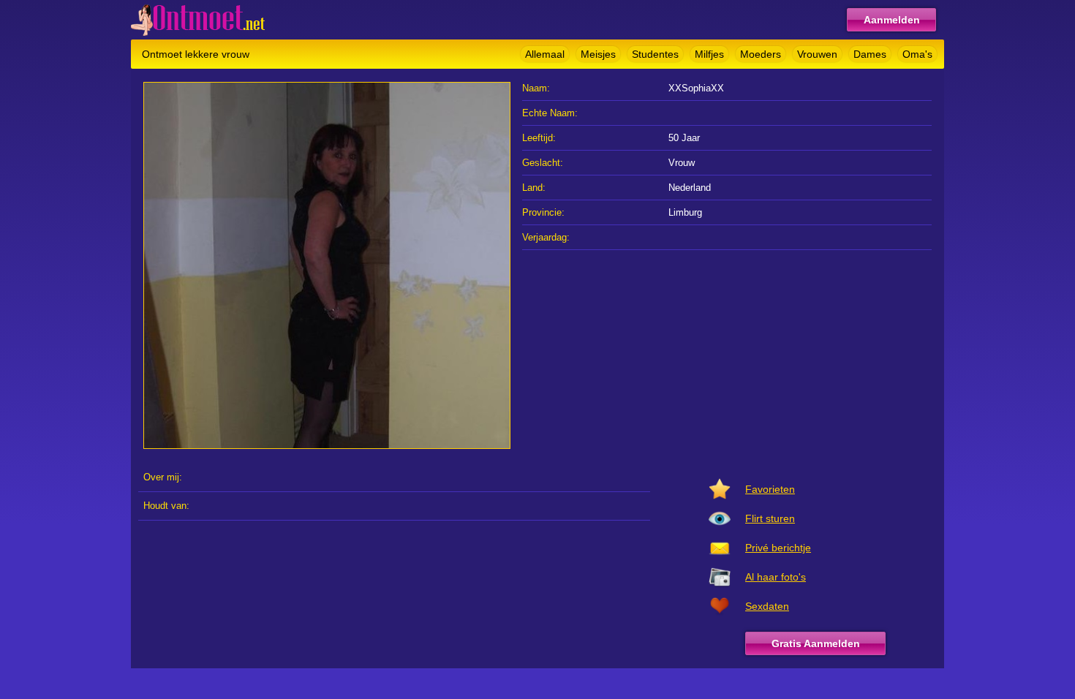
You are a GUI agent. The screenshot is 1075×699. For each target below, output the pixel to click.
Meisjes (598, 54)
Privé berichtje (778, 547)
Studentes (655, 54)
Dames (869, 54)
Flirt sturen (770, 518)
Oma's (917, 54)
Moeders (760, 54)
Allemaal (545, 54)
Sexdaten (767, 606)
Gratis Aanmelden (816, 643)
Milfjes (709, 54)
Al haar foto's (775, 577)
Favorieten (770, 489)
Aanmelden (892, 20)
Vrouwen (817, 54)
